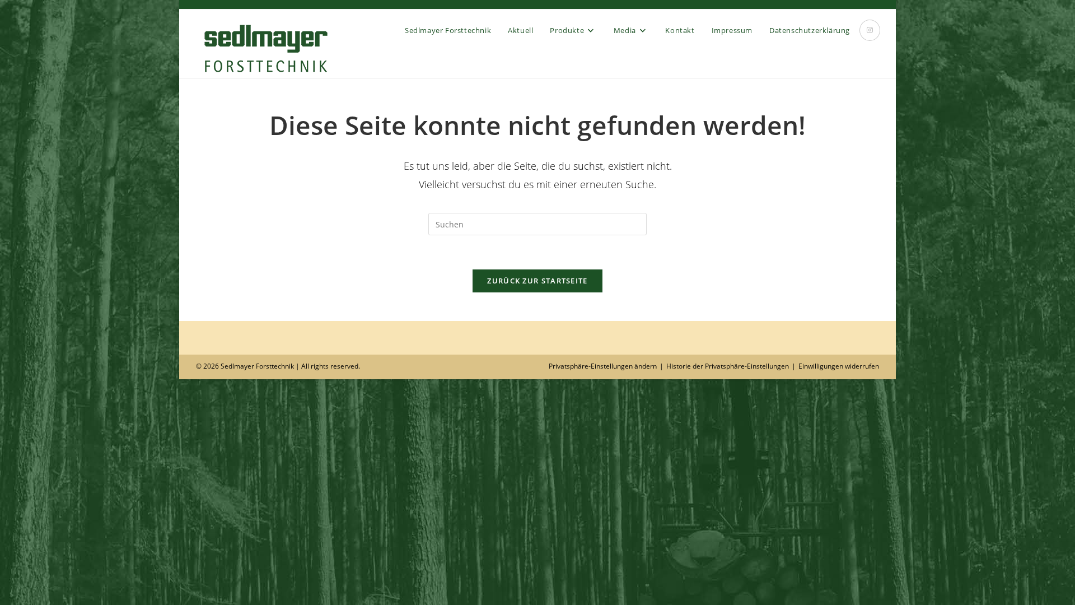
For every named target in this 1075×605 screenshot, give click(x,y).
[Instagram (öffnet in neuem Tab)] (869, 30)
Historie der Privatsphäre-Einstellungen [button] (727, 366)
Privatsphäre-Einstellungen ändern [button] (603, 366)
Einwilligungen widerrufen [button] (838, 366)
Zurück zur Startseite (537, 281)
